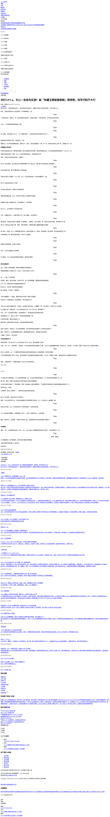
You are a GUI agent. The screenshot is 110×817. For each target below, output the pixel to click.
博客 (2, 3)
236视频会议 (74, 791)
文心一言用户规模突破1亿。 (9, 663)
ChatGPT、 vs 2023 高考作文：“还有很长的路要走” (19, 541)
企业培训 (3, 13)
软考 (11, 25)
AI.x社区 (27, 745)
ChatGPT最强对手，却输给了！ (13, 476)
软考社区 (3, 9)
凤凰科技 (18, 791)
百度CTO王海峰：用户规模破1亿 (13, 662)
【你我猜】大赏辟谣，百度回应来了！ (15, 530)
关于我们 (6, 756)
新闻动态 (6, 758)
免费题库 (41, 25)
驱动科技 (23, 791)
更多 (8, 707)
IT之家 (60, 791)
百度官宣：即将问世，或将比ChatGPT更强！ (16, 648)
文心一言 (9, 454)
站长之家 (42, 791)
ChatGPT (8, 658)
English (6, 763)
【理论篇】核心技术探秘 (11, 630)
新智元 (17, 452)
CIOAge (10, 741)
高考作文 (4, 549)
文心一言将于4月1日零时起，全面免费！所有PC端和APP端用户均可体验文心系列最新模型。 (27, 575)
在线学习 (3, 27)
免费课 (3, 11)
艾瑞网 (38, 791)
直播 (15, 28)
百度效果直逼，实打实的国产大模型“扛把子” (18, 485)
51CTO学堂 (7, 748)
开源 (8, 613)
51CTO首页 (4, 1)
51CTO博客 (7, 745)
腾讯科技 (8, 791)
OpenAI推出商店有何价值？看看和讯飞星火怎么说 (19, 594)
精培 (11, 748)
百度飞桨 (8, 669)
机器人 (13, 658)
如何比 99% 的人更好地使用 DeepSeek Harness (54, 699)
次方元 (97, 791)
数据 (4, 626)
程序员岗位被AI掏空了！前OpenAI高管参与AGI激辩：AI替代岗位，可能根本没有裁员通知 (39, 701)
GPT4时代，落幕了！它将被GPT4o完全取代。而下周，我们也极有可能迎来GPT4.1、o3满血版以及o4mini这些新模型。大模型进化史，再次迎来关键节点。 (45, 641)
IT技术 (30, 25)
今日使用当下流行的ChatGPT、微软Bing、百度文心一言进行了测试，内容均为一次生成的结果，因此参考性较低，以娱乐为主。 (37, 543)
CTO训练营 (21, 748)
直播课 (18, 23)
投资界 (94, 791)
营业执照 (3, 784)
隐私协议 (6, 767)
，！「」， (24, 465)
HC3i (13, 741)
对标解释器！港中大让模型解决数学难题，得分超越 (22, 616)
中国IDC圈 (81, 791)
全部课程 (3, 25)
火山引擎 (102, 791)
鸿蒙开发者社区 (5, 15)
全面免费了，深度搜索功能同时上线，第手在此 (19, 573)
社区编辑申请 (4, 93)
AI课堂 (3, 17)
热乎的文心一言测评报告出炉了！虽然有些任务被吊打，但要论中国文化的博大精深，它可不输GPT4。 (30, 466)
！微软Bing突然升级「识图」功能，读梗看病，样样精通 (22, 583)
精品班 (3, 7)
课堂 (9, 28)
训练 (2, 626)
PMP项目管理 (35, 25)
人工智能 (12, 613)
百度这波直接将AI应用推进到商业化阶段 (12, 521)
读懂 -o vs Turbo (10, 553)
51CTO (6, 741)
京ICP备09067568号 (11, 775)
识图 (5, 591)
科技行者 (29, 791)
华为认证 (20, 25)
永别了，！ (6, 639)
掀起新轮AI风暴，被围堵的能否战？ (17, 498)
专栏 (12, 28)
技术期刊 (6, 86)
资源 (4, 28)
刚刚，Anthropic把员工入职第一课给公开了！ (47, 703)
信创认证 (14, 25)
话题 (5, 82)
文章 (2, 28)
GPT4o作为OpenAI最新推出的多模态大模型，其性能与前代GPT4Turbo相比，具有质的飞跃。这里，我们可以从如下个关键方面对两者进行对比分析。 (43, 555)
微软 (8, 591)
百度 (2, 495)
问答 (7, 28)
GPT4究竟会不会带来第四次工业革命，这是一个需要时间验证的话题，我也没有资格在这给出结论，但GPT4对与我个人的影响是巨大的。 (40, 632)
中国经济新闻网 (53, 791)
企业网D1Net (88, 791)
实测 (5, 454)
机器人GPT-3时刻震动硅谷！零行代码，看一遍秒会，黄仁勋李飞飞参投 (21, 699)
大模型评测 (11, 495)
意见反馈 (6, 761)
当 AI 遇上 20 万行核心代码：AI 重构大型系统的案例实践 (76, 703)
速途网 (47, 791)
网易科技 (13, 791)
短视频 (14, 23)
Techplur (17, 741)
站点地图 (6, 759)
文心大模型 (4, 613)
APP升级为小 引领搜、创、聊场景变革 (15, 562)
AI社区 (6, 84)
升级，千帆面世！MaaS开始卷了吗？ (15, 519)
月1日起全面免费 (8, 510)
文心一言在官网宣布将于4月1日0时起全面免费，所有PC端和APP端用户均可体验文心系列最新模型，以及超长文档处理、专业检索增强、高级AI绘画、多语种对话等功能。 (49, 512)
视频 (5, 80)
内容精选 (6, 78)
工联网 (64, 791)
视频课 (3, 23)
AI (1, 472)
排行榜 (10, 23)
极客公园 (68, 791)
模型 (3, 472)
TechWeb (34, 791)
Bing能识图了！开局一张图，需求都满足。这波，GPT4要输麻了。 (19, 585)
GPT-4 (2, 454)
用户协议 (6, 765)
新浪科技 (3, 791)
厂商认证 (25, 25)
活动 (5, 88)
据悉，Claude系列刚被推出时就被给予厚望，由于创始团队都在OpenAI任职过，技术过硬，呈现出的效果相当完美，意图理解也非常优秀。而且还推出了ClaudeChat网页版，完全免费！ (53, 478)
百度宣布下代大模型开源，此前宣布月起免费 (18, 605)
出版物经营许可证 (11, 784)
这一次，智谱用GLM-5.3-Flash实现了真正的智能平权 (80, 701)
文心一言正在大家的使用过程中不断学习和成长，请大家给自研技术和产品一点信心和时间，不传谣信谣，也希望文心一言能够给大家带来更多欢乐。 (43, 532)
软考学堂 (22, 23)
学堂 (2, 5)
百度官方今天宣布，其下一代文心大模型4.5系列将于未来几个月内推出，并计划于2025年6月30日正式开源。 (31, 607)
